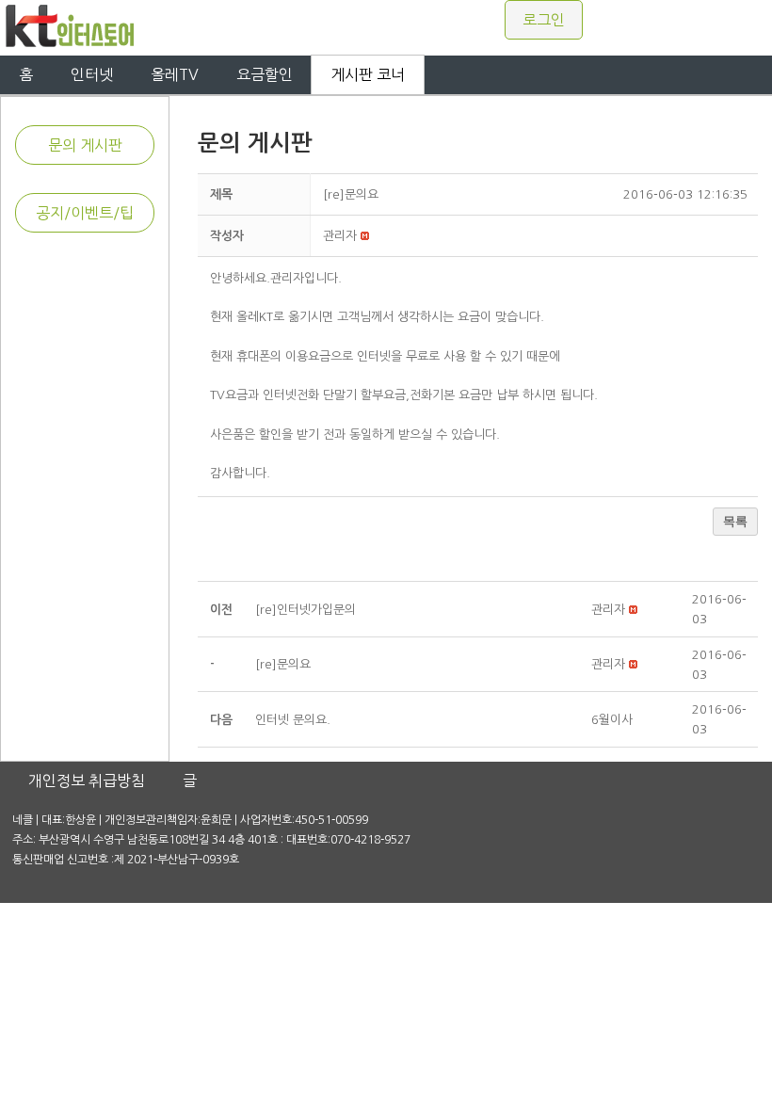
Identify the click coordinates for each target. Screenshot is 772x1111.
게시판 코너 (367, 74)
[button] (340, 236)
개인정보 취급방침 (86, 780)
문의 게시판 (85, 145)
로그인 (544, 19)
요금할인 (264, 74)
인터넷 (92, 74)
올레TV (175, 74)
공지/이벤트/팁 (85, 212)
